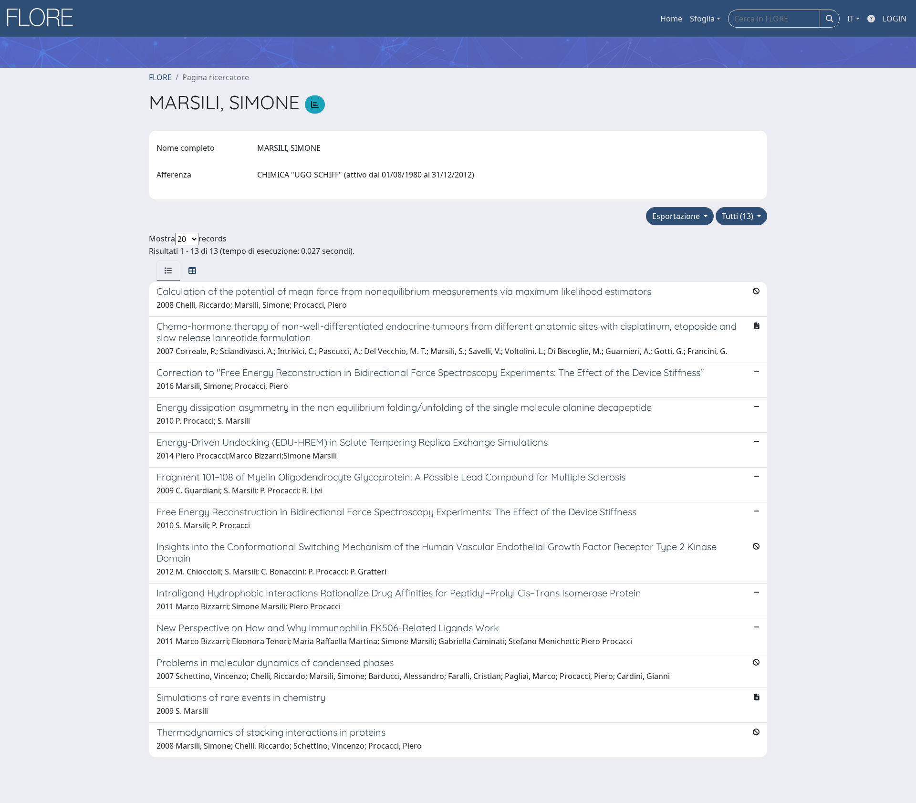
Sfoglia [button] (702, 18)
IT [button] (850, 18)
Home (671, 18)
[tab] (168, 271)
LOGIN (894, 18)
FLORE (160, 77)
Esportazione (677, 216)
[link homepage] (43, 18)
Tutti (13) (738, 216)
